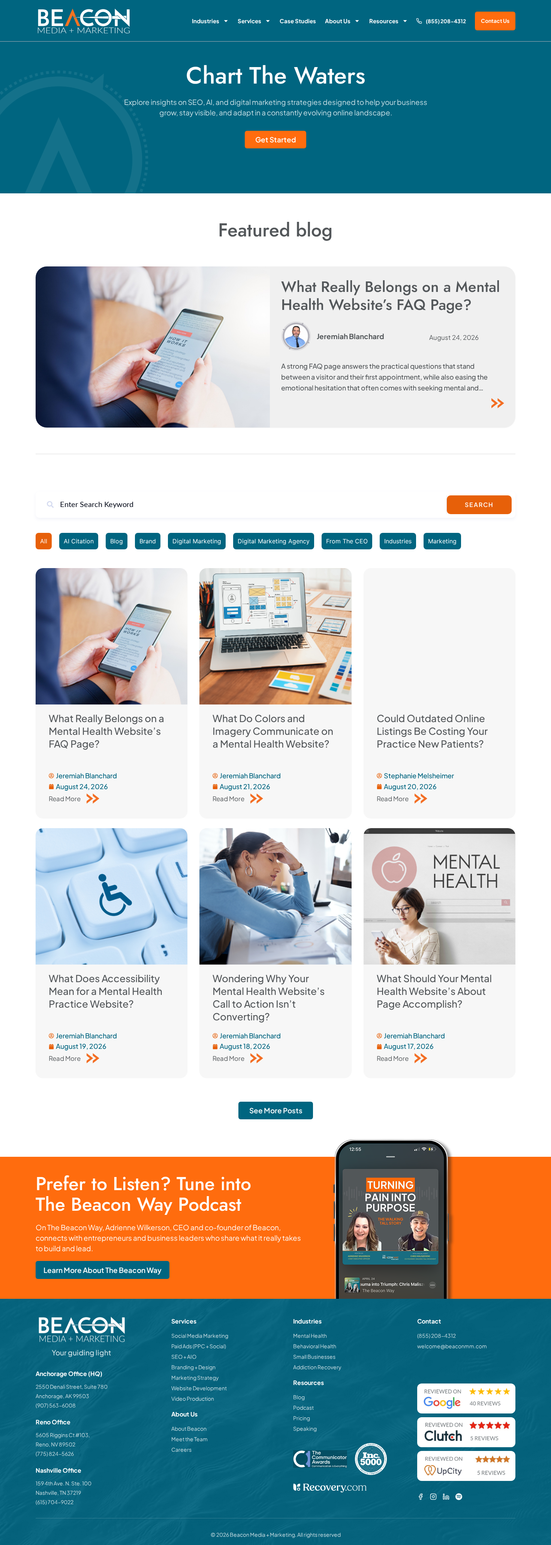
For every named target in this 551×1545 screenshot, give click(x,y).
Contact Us (495, 21)
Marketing (442, 541)
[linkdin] (446, 1496)
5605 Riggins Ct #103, (63, 1434)
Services (249, 20)
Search (479, 505)
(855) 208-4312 (446, 21)
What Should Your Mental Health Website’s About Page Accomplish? (434, 991)
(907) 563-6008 (56, 1405)
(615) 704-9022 (54, 1502)
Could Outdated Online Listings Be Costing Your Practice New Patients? (432, 731)
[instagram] (433, 1496)
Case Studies (298, 20)
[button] (275, 1110)
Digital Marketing (196, 541)
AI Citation (79, 541)
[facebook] (420, 1496)
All (43, 541)
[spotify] (458, 1496)
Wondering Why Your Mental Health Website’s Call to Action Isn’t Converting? (269, 997)
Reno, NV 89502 (55, 1444)
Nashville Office (58, 1470)
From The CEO (347, 541)
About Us (337, 20)
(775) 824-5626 (55, 1453)
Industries (205, 20)
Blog (116, 541)
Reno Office (53, 1421)
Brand (147, 541)
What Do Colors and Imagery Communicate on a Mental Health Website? (273, 731)
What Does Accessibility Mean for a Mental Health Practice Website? (105, 991)
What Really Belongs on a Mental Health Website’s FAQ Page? (390, 296)
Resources (383, 20)
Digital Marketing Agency (274, 541)
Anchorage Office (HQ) (69, 1373)
